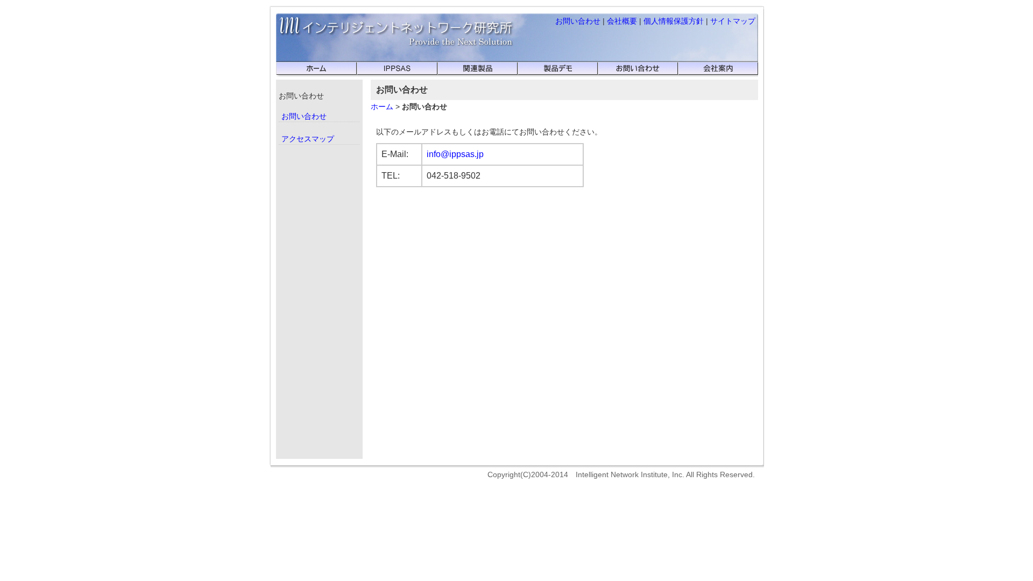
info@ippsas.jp (455, 154)
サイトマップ (732, 21)
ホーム (382, 106)
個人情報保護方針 (673, 21)
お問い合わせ (577, 21)
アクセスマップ (307, 138)
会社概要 (622, 21)
